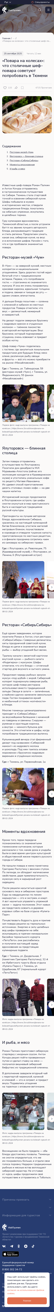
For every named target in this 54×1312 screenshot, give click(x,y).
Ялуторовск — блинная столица (26, 156)
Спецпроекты (42, 2)
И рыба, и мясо (17, 168)
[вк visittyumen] (4, 1246)
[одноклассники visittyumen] (19, 1246)
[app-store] (10, 1253)
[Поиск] (39, 10)
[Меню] (48, 10)
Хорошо (27, 1300)
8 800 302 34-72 (12, 1269)
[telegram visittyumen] (11, 1246)
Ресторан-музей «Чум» (22, 152)
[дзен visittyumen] (25, 1246)
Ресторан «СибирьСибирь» (24, 160)
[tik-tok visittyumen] (33, 1246)
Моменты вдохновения (22, 164)
